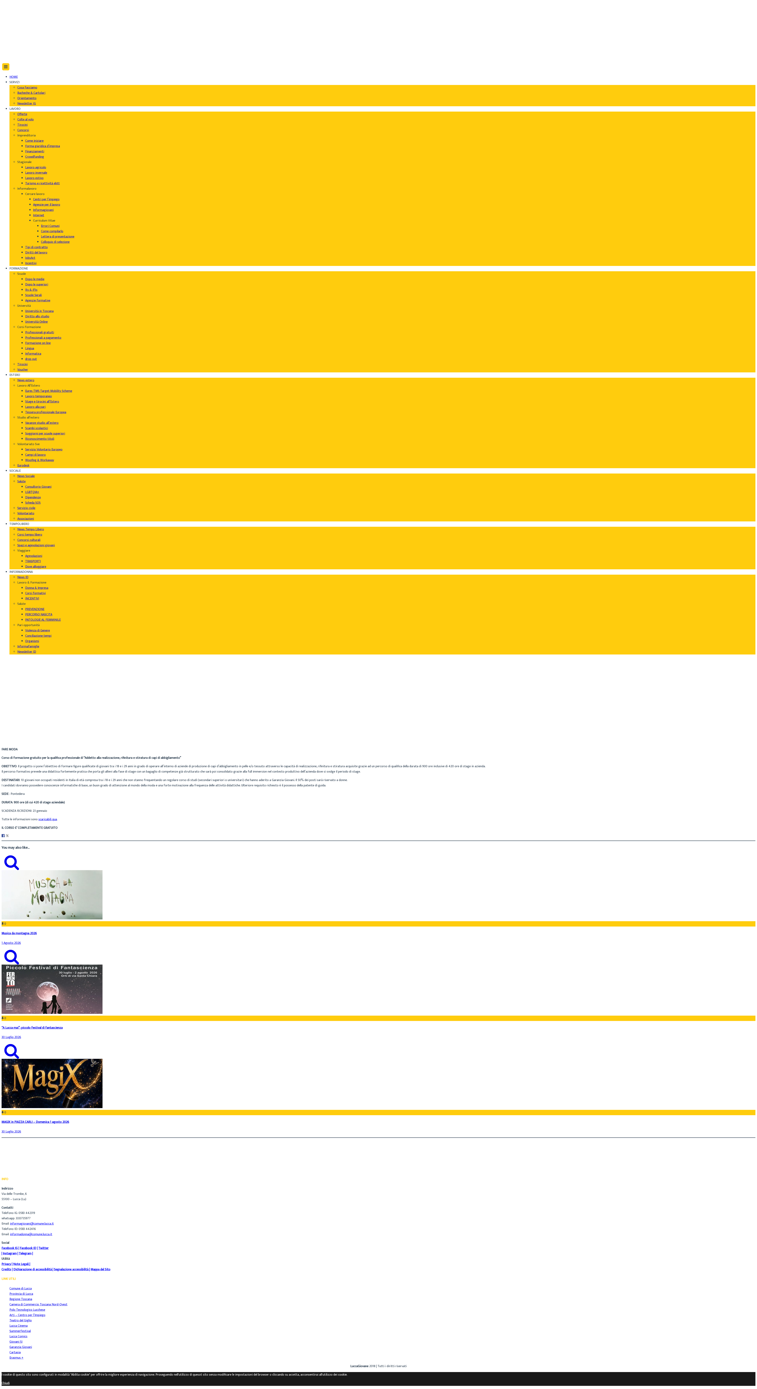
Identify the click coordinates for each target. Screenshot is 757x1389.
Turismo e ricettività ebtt (42, 183)
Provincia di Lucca (21, 1294)
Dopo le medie (34, 279)
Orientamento (26, 98)
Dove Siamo (17, 11)
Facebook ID (28, 1248)
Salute (21, 481)
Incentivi (30, 263)
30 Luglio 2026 (11, 1037)
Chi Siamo (16, 5)
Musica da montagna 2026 (19, 933)
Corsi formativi (35, 593)
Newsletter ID (26, 651)
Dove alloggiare (35, 566)
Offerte (22, 114)
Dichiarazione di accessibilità (32, 1269)
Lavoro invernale (36, 172)
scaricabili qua (47, 819)
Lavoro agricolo (35, 167)
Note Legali (21, 1264)
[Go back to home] (13, 54)
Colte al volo (25, 119)
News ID (22, 577)
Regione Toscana (20, 1299)
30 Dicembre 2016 (21, 741)
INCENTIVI (32, 598)
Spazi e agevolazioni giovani (36, 545)
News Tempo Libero (30, 529)
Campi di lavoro (35, 455)
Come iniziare (34, 141)
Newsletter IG (26, 103)
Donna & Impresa (36, 588)
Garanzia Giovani (20, 1347)
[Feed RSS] (11, 30)
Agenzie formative (37, 300)
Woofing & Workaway (39, 460)
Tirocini (22, 125)
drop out (31, 359)
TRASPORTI (33, 561)
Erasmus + (16, 1357)
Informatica (33, 353)
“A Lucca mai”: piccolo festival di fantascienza (32, 1027)
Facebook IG (10, 1248)
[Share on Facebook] (3, 835)
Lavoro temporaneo (38, 396)
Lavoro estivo (34, 178)
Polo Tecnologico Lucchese (27, 1310)
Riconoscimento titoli (39, 439)
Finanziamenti (34, 151)
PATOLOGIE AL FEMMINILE (43, 620)
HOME (13, 77)
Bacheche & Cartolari (31, 93)
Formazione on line (38, 343)
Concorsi (23, 130)
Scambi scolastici (36, 428)
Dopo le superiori (36, 284)
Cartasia (15, 1352)
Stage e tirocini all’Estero (42, 401)
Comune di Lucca (20, 1288)
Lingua (29, 348)
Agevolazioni (33, 556)
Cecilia (13, 730)
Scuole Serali (33, 295)
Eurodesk (23, 465)
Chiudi (6, 1383)
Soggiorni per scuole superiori (45, 433)
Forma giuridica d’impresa (42, 146)
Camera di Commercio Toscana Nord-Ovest (38, 1304)
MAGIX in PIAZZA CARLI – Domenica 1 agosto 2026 (35, 1122)
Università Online (36, 321)
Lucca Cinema (18, 1325)
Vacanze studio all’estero (42, 423)
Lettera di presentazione (57, 236)
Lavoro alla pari (35, 407)
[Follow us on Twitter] (11, 41)
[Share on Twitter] (7, 835)
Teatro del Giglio (20, 1320)
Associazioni (25, 518)
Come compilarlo (52, 231)
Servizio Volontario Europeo (43, 449)
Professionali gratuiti (39, 332)
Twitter (43, 1248)
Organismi (32, 641)
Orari (12, 16)
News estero (25, 380)
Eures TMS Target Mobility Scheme (48, 391)
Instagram (10, 1253)
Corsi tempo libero (29, 534)
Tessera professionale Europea (45, 412)
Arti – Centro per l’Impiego (27, 1315)
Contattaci (16, 21)
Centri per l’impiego (46, 199)
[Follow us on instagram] (11, 46)
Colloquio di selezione (55, 242)
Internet (38, 215)
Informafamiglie (28, 646)
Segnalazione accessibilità (71, 1269)
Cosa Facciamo (27, 87)
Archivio (14, 735)
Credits (6, 1269)
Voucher (22, 369)
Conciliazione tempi (38, 636)
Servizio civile (26, 508)
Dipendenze (33, 497)
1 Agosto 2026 (11, 943)
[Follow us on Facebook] (10, 35)
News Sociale (26, 476)
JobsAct (30, 258)
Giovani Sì (15, 1341)
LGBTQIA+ (32, 492)
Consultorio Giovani (38, 486)
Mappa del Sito (100, 1269)
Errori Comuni (50, 226)
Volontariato (25, 513)
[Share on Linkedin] (11, 835)
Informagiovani (43, 210)
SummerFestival (20, 1331)
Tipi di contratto (36, 247)
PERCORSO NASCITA (38, 614)
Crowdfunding (34, 156)
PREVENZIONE (34, 609)
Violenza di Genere (37, 630)
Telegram (25, 1253)
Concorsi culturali (28, 540)
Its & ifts (31, 290)
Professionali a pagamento (43, 337)
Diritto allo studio (37, 316)
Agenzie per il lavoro (46, 204)
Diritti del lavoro (36, 252)
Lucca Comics (18, 1336)
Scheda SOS (33, 502)
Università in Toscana (39, 311)
